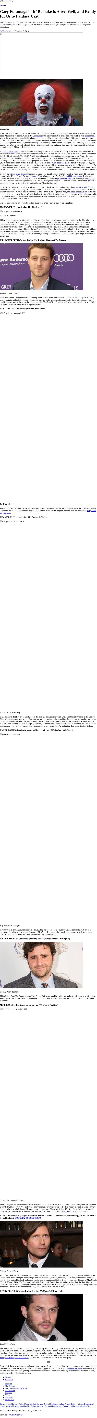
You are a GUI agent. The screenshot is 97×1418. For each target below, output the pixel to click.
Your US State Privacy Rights (37, 1404)
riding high (90, 178)
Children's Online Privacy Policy (63, 1404)
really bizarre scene (59, 163)
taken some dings (18, 174)
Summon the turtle (74, 1368)
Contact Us (67, 1406)
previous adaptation (10, 151)
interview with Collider (85, 187)
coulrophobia (90, 136)
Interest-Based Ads (85, 1404)
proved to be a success (66, 178)
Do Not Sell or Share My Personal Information (43, 1406)
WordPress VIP (16, 1415)
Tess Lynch (6, 31)
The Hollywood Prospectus (16, 1388)
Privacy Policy (18, 1404)
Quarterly (9, 1397)
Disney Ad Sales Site (81, 1406)
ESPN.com (9, 1400)
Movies (3, 5)
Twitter (8, 1377)
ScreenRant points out (78, 192)
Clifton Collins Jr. (22, 1357)
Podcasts (8, 1393)
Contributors (10, 1391)
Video (7, 1395)
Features (8, 1384)
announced (38, 136)
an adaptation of (34, 176)
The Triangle (10, 1386)
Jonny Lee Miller (7, 1357)
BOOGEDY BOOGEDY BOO (28, 1218)
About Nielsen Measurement (11, 1406)
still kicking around (74, 176)
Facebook (9, 1379)
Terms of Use (5, 1404)
